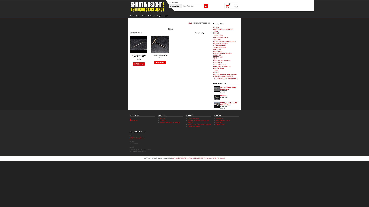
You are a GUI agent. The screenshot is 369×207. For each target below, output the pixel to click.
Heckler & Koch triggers (222, 29)
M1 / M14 (216, 27)
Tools (215, 70)
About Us (162, 119)
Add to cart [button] (139, 64)
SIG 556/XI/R (217, 55)
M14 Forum (219, 119)
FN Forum (219, 122)
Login (159, 16)
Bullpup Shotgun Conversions (224, 74)
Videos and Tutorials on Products (170, 122)
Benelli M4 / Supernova (221, 66)
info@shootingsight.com (137, 138)
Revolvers (217, 49)
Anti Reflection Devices (222, 53)
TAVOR (215, 31)
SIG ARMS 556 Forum (223, 120)
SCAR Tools (218, 35)
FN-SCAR (216, 33)
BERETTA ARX (217, 57)
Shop (137, 16)
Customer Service (193, 119)
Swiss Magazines (219, 47)
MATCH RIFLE (217, 63)
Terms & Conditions (194, 126)
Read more (160, 62)
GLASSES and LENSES (220, 38)
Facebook (134, 120)
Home (131, 16)
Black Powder (218, 68)
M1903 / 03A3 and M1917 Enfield (224, 42)
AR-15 (215, 59)
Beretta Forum (220, 124)
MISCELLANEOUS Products (223, 76)
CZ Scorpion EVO (219, 45)
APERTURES (217, 40)
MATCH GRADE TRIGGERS (221, 61)
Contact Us (151, 16)
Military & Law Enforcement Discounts (199, 124)
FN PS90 (216, 72)
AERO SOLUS (217, 51)
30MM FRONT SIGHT (220, 65)
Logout (166, 16)
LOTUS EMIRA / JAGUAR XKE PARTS (225, 78)
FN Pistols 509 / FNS (220, 43)
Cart (143, 16)
